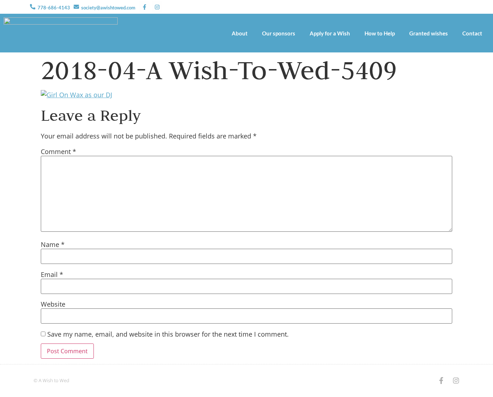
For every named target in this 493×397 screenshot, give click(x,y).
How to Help (380, 33)
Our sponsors (278, 33)
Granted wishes (428, 33)
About (240, 33)
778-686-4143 (54, 7)
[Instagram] (157, 6)
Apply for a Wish (330, 33)
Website (53, 304)
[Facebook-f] (144, 6)
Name (53, 245)
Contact (472, 33)
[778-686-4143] (32, 6)
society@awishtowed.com (108, 7)
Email (52, 275)
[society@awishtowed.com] (76, 6)
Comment (58, 152)
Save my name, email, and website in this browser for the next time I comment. (168, 334)
